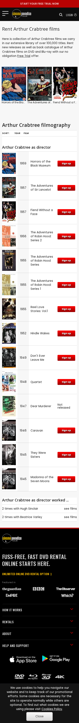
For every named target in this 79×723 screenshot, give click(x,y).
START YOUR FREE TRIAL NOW (39, 3)
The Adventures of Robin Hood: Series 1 (42, 285)
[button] (60, 14)
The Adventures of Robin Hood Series (42, 261)
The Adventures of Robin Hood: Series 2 (42, 236)
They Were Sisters (38, 455)
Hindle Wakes (40, 333)
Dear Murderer (41, 406)
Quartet (36, 382)
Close (39, 716)
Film (26, 133)
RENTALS (8, 621)
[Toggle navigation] (6, 13)
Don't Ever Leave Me (38, 358)
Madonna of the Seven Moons (42, 479)
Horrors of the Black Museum (20, 102)
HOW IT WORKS (12, 610)
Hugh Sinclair (29, 509)
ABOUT (6, 633)
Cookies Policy (52, 709)
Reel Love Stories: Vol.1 (39, 309)
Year (17, 133)
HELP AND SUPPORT (15, 645)
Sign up (66, 163)
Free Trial (23, 56)
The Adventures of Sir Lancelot (46, 102)
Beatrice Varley (31, 517)
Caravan (37, 431)
